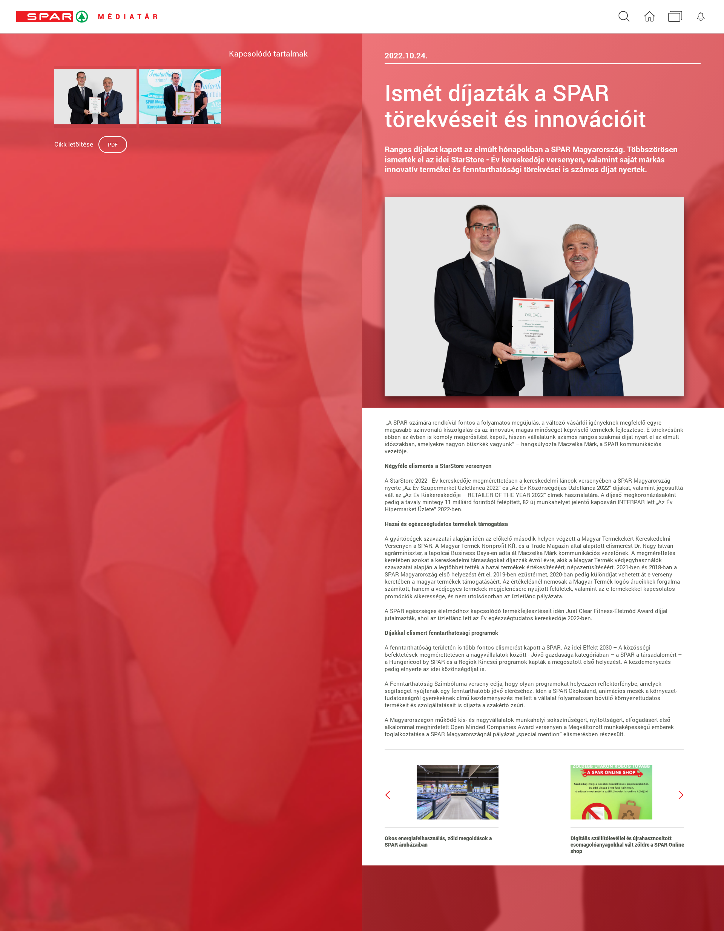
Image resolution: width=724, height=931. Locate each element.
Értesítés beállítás (701, 17)
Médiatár (675, 17)
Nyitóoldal (649, 17)
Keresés (624, 17)
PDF (113, 144)
